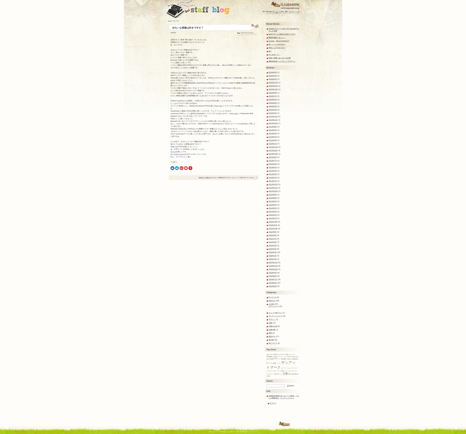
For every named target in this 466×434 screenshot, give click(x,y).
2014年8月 (273, 127)
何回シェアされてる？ (277, 48)
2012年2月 (273, 215)
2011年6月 (273, 242)
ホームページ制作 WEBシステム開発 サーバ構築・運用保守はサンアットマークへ (198, 9)
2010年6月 (273, 283)
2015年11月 (273, 86)
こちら (201, 149)
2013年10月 (273, 154)
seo (297, 356)
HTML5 (289, 356)
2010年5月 (273, 286)
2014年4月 (273, 133)
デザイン (272, 319)
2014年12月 (273, 116)
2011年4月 (273, 249)
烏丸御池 (294, 374)
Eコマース (272, 297)
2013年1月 (273, 181)
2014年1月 (273, 144)
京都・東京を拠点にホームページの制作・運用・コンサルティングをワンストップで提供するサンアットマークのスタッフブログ (281, 6)
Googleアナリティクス (279, 356)
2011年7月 (273, 239)
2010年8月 (273, 276)
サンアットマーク (275, 316)
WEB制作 (284, 359)
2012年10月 (273, 191)
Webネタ (202, 177)
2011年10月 (273, 228)
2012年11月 (273, 188)
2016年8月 (273, 72)
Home (169, 21)
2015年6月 (273, 99)
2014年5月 (273, 130)
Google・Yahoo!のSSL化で (279, 41)
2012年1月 (273, 218)
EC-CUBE (285, 354)
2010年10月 (273, 269)
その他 (271, 304)
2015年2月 (273, 113)
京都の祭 (272, 330)
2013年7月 (273, 161)
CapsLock (269, 354)
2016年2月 (273, 79)
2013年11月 (273, 150)
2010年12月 (273, 262)
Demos (173, 152)
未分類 (271, 340)
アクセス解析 (272, 363)
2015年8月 (273, 93)
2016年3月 (273, 76)
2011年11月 (273, 225)
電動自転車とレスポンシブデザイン (282, 61)
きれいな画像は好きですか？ (188, 27)
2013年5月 (273, 167)
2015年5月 (273, 103)
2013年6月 (273, 164)
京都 (270, 323)
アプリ (279, 363)
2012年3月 (273, 212)
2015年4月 (273, 106)
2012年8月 (273, 198)
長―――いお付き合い (277, 44)
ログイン (273, 403)
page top (284, 424)
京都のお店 (273, 326)
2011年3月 (273, 252)
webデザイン (275, 359)
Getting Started (180, 154)
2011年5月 (273, 245)
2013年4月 (273, 171)
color (275, 354)
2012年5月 (273, 205)
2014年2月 (273, 140)
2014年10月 (273, 123)
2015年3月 (273, 110)
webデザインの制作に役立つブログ (282, 34)
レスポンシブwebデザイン (274, 374)
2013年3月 (273, 174)
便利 (270, 333)
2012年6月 (273, 201)
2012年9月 (273, 195)
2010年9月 (273, 273)
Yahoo (289, 359)
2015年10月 (273, 89)
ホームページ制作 (279, 371)
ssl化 (267, 359)
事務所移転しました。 (277, 38)
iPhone (293, 356)
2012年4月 (273, 208)
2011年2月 (273, 256)
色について (273, 343)
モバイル (294, 371)
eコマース (292, 354)
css (278, 354)
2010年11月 (273, 266)
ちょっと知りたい (275, 313)
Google (269, 356)
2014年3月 (273, 137)
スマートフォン (286, 368)
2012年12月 (273, 184)
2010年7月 (273, 279)
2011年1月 (273, 259)
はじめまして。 (274, 55)
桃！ (270, 51)
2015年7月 (273, 96)
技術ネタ (208, 177)
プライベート (274, 306)
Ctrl (281, 354)
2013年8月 (273, 157)
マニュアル (288, 371)
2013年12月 (273, 147)
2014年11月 (273, 120)
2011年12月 (273, 222)
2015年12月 (273, 83)
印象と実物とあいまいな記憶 (280, 58)
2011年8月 (273, 235)
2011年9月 (273, 232)
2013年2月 (273, 178)
